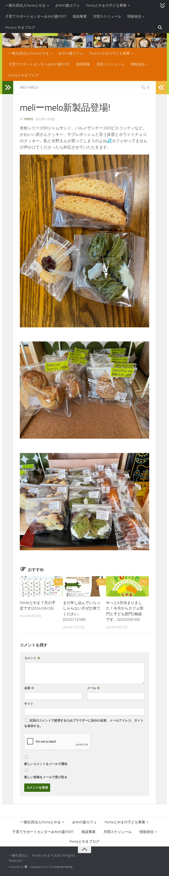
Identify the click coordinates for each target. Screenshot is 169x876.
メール (93, 688)
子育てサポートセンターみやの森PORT (35, 16)
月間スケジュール (107, 16)
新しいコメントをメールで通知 (45, 764)
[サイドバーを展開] (7, 87)
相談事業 (80, 16)
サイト (28, 704)
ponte (28, 119)
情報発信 (134, 16)
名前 (29, 688)
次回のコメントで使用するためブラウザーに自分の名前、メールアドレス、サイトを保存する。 (83, 723)
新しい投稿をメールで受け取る (45, 777)
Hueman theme (63, 867)
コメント (32, 658)
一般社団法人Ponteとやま (25, 5)
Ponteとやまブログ (20, 27)
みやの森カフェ (67, 5)
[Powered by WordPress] (26, 866)
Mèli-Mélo (29, 87)
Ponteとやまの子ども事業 (106, 5)
